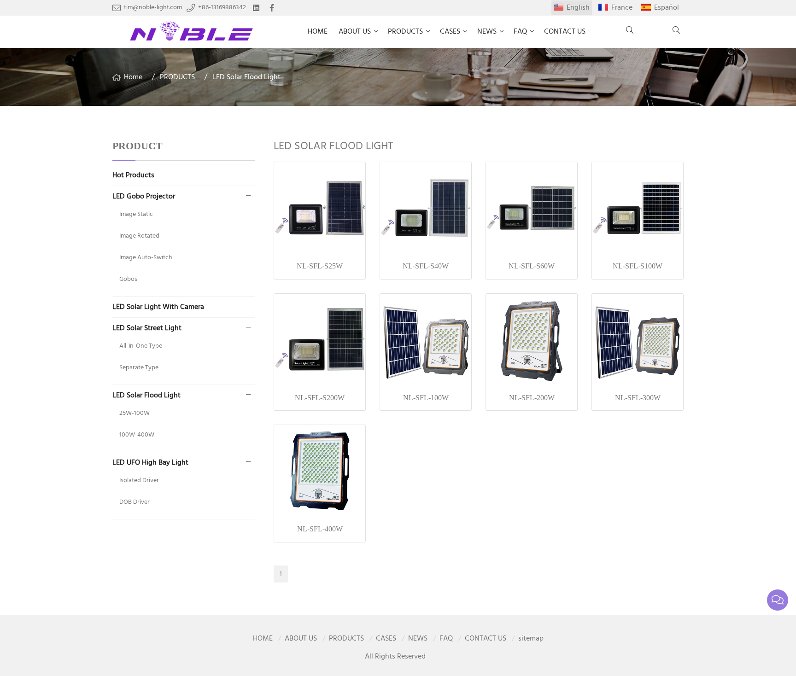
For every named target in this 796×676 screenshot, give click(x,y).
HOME (318, 32)
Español (666, 8)
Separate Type (138, 368)
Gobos (128, 279)
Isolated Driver (139, 480)
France (621, 8)
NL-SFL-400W (320, 529)
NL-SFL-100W (426, 398)
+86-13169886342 (222, 8)
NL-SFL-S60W (532, 266)
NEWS (487, 32)
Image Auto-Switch (145, 257)
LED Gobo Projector (143, 196)
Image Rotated (139, 236)
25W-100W (134, 413)
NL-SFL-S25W (320, 266)
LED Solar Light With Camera (158, 307)
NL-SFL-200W (532, 398)
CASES (450, 32)
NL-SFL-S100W (637, 266)
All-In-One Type (140, 346)
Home (133, 77)
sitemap (531, 639)
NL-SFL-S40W (426, 266)
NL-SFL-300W (638, 398)
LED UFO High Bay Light (150, 462)
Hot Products (133, 175)
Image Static (136, 214)
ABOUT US (355, 32)
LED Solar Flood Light (246, 77)
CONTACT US (564, 32)
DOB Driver (134, 502)
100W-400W (136, 435)
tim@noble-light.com (153, 8)
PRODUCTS (405, 32)
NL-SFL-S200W (320, 398)
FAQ (520, 32)
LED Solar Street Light (146, 328)
